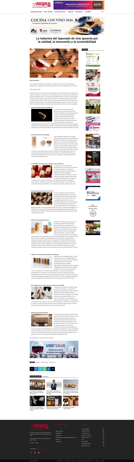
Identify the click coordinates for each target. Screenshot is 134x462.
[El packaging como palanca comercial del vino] (70, 401)
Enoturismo (78, 11)
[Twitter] (40, 369)
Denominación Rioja (36, 11)
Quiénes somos (59, 431)
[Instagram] (35, 452)
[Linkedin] (48, 369)
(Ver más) (76, 127)
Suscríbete (88, 11)
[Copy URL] (32, 369)
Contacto (58, 439)
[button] (102, 12)
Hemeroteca (58, 433)
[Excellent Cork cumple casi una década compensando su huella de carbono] (37, 401)
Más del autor (45, 376)
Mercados (70, 11)
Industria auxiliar (36, 15)
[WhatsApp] (44, 369)
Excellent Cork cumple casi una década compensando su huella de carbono (37, 409)
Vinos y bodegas (48, 11)
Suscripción (58, 435)
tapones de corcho (44, 362)
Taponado (38, 362)
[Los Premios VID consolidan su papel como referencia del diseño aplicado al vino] (37, 384)
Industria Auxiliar (60, 11)
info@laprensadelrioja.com (42, 448)
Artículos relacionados (36, 376)
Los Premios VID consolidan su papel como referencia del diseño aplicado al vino (37, 392)
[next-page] (33, 413)
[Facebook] (36, 369)
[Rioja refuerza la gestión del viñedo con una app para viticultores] (54, 401)
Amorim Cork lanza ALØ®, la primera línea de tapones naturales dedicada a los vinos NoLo (70, 392)
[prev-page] (30, 413)
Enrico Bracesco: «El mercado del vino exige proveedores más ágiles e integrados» (53, 392)
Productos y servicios (45, 15)
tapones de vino (52, 362)
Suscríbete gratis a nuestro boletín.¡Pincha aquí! (41, 338)
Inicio (31, 15)
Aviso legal (58, 441)
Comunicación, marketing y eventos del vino (66, 437)
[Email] (53, 369)
